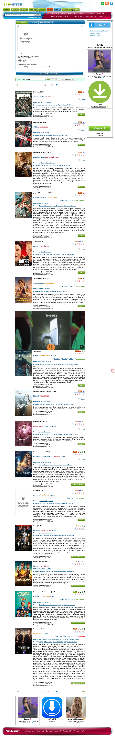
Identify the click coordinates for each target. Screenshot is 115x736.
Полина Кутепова (69, 503)
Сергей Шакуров (55, 135)
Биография (37, 157)
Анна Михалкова (44, 105)
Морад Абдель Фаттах (48, 163)
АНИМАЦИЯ (34, 10)
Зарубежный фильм (52, 157)
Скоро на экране (59, 13)
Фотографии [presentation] (33, 22)
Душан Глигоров (45, 361)
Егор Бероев (65, 135)
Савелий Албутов (68, 404)
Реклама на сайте (79, 731)
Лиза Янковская (44, 535)
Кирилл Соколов (46, 569)
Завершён (82, 636)
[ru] (84, 92)
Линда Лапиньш (44, 135)
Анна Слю (53, 291)
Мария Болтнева (60, 639)
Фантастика (47, 426)
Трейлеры (102, 16)
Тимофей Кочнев (44, 404)
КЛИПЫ (76, 10)
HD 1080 (82, 99)
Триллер (53, 355)
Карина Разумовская (45, 364)
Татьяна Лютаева (69, 605)
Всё (42, 74)
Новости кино (56, 16)
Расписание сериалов (96, 13)
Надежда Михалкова (48, 639)
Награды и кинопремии (73, 16)
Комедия (36, 197)
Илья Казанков (45, 401)
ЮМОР (50, 10)
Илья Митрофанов (73, 639)
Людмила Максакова (70, 642)
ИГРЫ (67, 10)
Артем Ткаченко (44, 291)
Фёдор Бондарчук (45, 465)
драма (54, 426)
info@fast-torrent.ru (29, 731)
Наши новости (90, 16)
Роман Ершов (73, 434)
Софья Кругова (69, 571)
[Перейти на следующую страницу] (83, 85)
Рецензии (82, 13)
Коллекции (72, 13)
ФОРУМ (57, 10)
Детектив (36, 96)
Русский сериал (52, 197)
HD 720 (71, 200)
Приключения (45, 456)
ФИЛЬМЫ (15, 10)
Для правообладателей (53, 731)
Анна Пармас (44, 203)
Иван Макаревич (45, 289)
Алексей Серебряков (46, 254)
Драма (42, 96)
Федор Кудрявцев (46, 102)
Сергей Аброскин (68, 105)
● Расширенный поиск (34, 17)
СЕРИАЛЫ (23, 10)
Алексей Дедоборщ (56, 503)
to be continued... (80, 200)
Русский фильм (49, 96)
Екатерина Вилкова (70, 206)
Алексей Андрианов (46, 501)
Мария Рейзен (45, 132)
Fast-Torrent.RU (15, 3)
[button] (48, 79)
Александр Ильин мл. (60, 364)
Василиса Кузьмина (47, 533)
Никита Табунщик (56, 404)
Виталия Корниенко (67, 535)
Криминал (43, 197)
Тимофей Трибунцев (45, 206)
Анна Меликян (45, 432)
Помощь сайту (67, 731)
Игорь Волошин (46, 462)
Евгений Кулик (58, 254)
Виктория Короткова (57, 571)
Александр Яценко (57, 105)
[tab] (22, 22)
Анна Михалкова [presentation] (22, 22)
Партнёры (40, 731)
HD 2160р (56, 359)
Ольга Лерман (43, 165)
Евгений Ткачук (67, 465)
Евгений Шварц (65, 165)
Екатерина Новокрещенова (59, 434)
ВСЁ (6, 10)
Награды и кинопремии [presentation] (46, 22)
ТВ (42, 10)
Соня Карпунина (46, 252)
